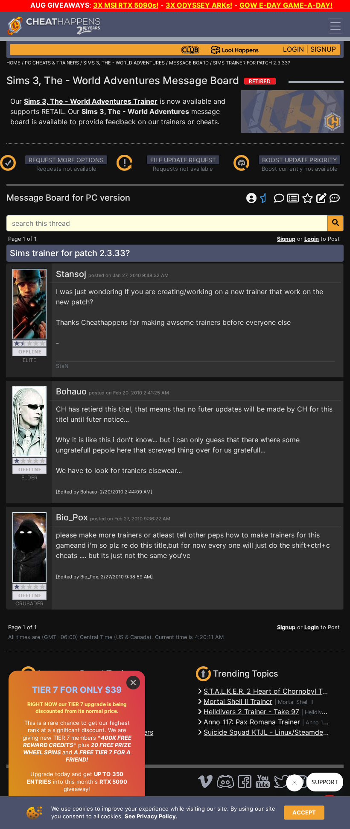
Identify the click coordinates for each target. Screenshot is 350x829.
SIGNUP (323, 49)
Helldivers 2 (320, 712)
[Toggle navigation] (335, 26)
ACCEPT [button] (304, 812)
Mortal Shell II (295, 702)
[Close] (133, 682)
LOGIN (293, 49)
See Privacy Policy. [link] (151, 816)
